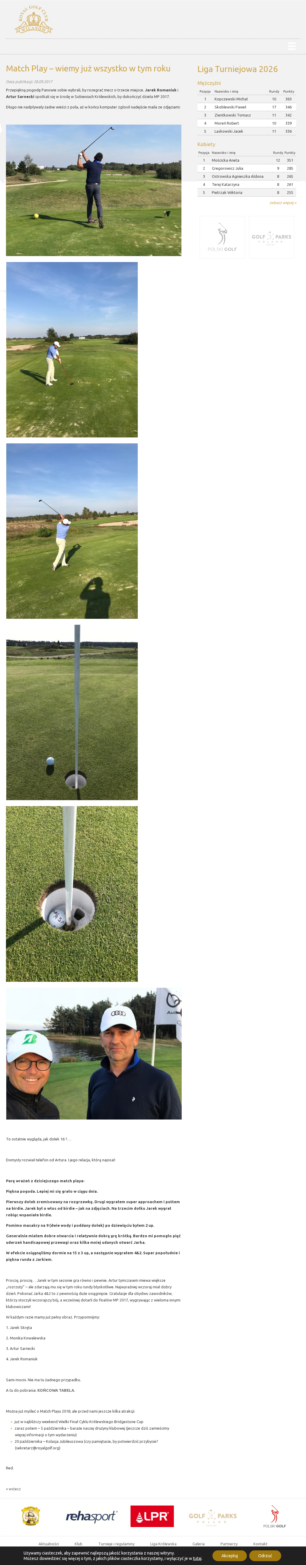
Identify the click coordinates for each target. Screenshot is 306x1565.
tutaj (197, 1558)
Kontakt (260, 1544)
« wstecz (13, 1489)
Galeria (198, 1544)
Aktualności (49, 1544)
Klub (78, 1544)
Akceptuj (229, 1555)
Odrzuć (265, 1555)
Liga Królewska (163, 1544)
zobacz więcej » (283, 202)
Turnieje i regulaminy (116, 1544)
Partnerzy (229, 1544)
